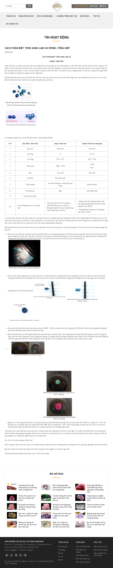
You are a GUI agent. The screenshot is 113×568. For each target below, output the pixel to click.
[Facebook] (11, 555)
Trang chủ (11, 16)
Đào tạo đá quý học (101, 547)
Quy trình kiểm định (83, 547)
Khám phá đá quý (26, 16)
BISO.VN (14, 563)
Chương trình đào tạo (67, 16)
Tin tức (96, 16)
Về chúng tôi (12, 24)
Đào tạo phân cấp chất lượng (100, 554)
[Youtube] (6, 555)
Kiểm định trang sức (83, 562)
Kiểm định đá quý (82, 555)
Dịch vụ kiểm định (45, 16)
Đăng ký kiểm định (81, 6)
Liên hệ (103, 6)
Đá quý (60, 553)
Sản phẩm (84, 16)
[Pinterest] (25, 555)
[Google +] (20, 555)
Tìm (29, 6)
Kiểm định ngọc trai (83, 559)
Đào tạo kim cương (100, 550)
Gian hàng (94, 6)
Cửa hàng (61, 550)
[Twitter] (16, 555)
